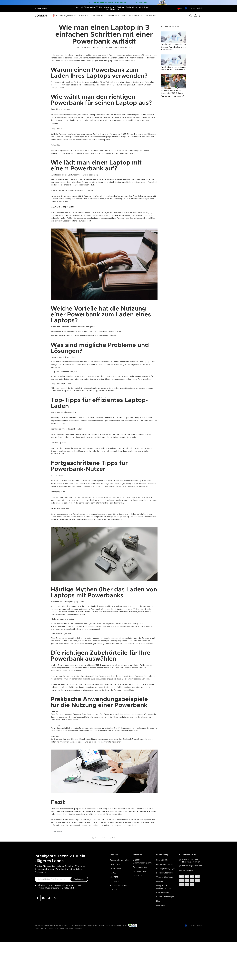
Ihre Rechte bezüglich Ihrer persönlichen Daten (107, 925)
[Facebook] (37, 898)
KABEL (113, 873)
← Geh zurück (56, 832)
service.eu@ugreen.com (192, 866)
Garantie (159, 881)
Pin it (113, 838)
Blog (158, 901)
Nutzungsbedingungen (165, 869)
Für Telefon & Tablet (119, 886)
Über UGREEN (162, 860)
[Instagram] (43, 898)
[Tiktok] (49, 898)
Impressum (160, 905)
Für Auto (113, 890)
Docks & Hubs (116, 869)
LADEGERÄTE (116, 864)
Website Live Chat (190, 860)
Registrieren (79, 879)
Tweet (97, 838)
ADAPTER (114, 877)
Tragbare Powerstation (119, 860)
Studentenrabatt (140, 871)
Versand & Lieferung (164, 877)
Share (105, 838)
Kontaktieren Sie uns (164, 864)
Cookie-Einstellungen (165, 897)
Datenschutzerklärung (165, 873)
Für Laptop (114, 881)
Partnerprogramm (140, 867)
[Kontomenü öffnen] (195, 15)
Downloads (137, 876)
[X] (55, 898)
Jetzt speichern (141, 2)
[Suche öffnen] (190, 15)
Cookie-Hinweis (162, 892)
